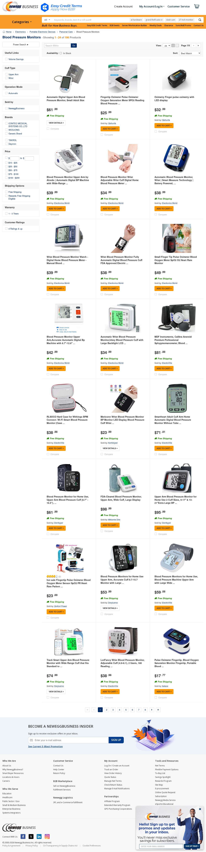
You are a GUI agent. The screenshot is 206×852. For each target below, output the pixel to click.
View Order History (113, 773)
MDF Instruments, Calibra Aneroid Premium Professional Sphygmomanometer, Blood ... (173, 340)
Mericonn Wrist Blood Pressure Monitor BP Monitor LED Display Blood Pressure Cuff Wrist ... (122, 420)
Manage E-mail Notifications (117, 788)
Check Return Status (113, 784)
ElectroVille (167, 362)
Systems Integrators (11, 812)
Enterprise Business (11, 808)
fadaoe (165, 686)
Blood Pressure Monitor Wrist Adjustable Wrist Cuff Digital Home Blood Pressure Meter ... (120, 180)
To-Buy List (160, 773)
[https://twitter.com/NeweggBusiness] (31, 836)
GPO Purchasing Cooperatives (118, 808)
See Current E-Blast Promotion (45, 746)
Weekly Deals (156, 25)
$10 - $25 (13, 162)
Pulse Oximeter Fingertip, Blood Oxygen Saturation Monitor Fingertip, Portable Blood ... (176, 663)
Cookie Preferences (92, 845)
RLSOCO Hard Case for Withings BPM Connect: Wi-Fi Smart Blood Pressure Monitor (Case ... (67, 420)
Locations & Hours (10, 777)
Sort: (175, 53)
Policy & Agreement (11, 845)
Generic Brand (15, 133)
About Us (6, 765)
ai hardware (136, 19)
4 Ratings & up (15, 228)
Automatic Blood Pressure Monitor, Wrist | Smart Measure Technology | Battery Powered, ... (173, 180)
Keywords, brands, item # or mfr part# (72, 19)
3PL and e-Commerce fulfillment (67, 802)
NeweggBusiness (17, 108)
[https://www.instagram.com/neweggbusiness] (47, 836)
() (59, 576)
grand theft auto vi (154, 19)
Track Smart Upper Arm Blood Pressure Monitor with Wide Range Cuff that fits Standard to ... (68, 663)
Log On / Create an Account (116, 765)
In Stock (67, 53)
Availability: (52, 53)
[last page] (158, 709)
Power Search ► (21, 44)
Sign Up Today (192, 846)
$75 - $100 (13, 173)
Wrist (11, 78)
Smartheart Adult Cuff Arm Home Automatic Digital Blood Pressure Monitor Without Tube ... (172, 420)
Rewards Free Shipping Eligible (19, 197)
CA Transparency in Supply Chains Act (60, 845)
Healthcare (7, 797)
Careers (6, 781)
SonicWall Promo (183, 25)
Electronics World (62, 203)
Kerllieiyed (112, 442)
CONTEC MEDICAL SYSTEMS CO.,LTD (18, 125)
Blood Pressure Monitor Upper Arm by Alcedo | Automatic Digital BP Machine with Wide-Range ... (68, 180)
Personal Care (66, 31)
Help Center (58, 769)
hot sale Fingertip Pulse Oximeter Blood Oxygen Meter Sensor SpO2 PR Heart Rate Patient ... (69, 583)
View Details (55, 122)
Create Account (123, 6)
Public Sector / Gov (10, 801)
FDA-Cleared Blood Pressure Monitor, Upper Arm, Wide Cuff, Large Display (121, 498)
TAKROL (13, 140)
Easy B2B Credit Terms (97, 25)
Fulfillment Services (61, 789)
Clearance (168, 25)
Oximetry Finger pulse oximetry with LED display (174, 98)
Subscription (161, 796)
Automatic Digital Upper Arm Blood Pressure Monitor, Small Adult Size (66, 98)
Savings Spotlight (162, 777)
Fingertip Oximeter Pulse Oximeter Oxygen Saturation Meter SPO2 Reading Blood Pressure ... (122, 100)
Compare (55, 128)
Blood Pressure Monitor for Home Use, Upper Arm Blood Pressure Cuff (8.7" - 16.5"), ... (68, 499)
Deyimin (12, 143)
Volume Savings (16, 59)
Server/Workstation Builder (134, 25)
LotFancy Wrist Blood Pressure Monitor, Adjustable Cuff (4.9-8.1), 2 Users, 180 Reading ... (123, 663)
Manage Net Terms (113, 781)
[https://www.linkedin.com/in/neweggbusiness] (39, 836)
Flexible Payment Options (166, 769)
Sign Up (116, 740)
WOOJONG (14, 129)
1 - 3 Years (14, 213)
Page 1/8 (185, 45)
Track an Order (111, 769)
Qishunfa (112, 123)
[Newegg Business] (19, 828)
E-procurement (162, 788)
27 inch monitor (186, 19)
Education (6, 793)
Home (8, 31)
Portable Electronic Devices (43, 31)
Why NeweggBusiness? (12, 769)
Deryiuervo (113, 602)
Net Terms (160, 765)
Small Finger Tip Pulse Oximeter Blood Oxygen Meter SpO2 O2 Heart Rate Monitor (175, 260)
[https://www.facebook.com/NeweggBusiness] (23, 836)
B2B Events (115, 25)
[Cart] (196, 6)
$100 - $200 (14, 177)
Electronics (20, 31)
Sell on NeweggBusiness (64, 786)
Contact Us (199, 25)
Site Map (159, 784)
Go (73, 45)
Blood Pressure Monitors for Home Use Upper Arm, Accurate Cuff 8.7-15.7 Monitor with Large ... (122, 579)
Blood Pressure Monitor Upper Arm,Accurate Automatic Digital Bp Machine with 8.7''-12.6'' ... (66, 340)
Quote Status (110, 777)
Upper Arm (14, 74)
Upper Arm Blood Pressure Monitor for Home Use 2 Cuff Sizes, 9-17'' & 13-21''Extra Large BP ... (175, 499)
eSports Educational (164, 804)
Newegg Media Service (165, 800)
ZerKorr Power (60, 606)
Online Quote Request (165, 792)
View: (158, 45)
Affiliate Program (112, 801)
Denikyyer (58, 522)
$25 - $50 (13, 166)
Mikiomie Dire (114, 519)
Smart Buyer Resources (12, 773)
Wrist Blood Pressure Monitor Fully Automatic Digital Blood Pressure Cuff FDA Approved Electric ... (121, 260)
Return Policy (59, 773)
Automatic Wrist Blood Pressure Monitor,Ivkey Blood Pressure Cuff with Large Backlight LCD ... (122, 340)
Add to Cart (109, 128)
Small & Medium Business (14, 805)
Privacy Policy (32, 845)
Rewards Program (163, 781)
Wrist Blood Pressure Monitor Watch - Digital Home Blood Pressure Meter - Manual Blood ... (67, 260)
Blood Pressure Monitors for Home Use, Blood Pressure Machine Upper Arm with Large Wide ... (176, 579)
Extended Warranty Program (117, 805)
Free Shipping (15, 191)
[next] (151, 709)
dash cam (170, 19)
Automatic (13, 93)
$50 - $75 (13, 170)
